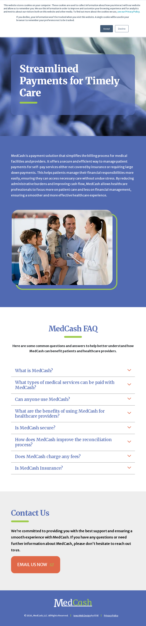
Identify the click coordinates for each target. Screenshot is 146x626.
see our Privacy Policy (128, 11)
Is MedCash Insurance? (39, 468)
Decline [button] (122, 28)
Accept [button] (106, 28)
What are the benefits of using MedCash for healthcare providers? (60, 413)
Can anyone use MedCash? (42, 399)
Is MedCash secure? (35, 428)
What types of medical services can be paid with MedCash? (64, 385)
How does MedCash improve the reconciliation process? (63, 442)
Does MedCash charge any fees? (48, 456)
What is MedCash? (34, 370)
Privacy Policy (111, 615)
